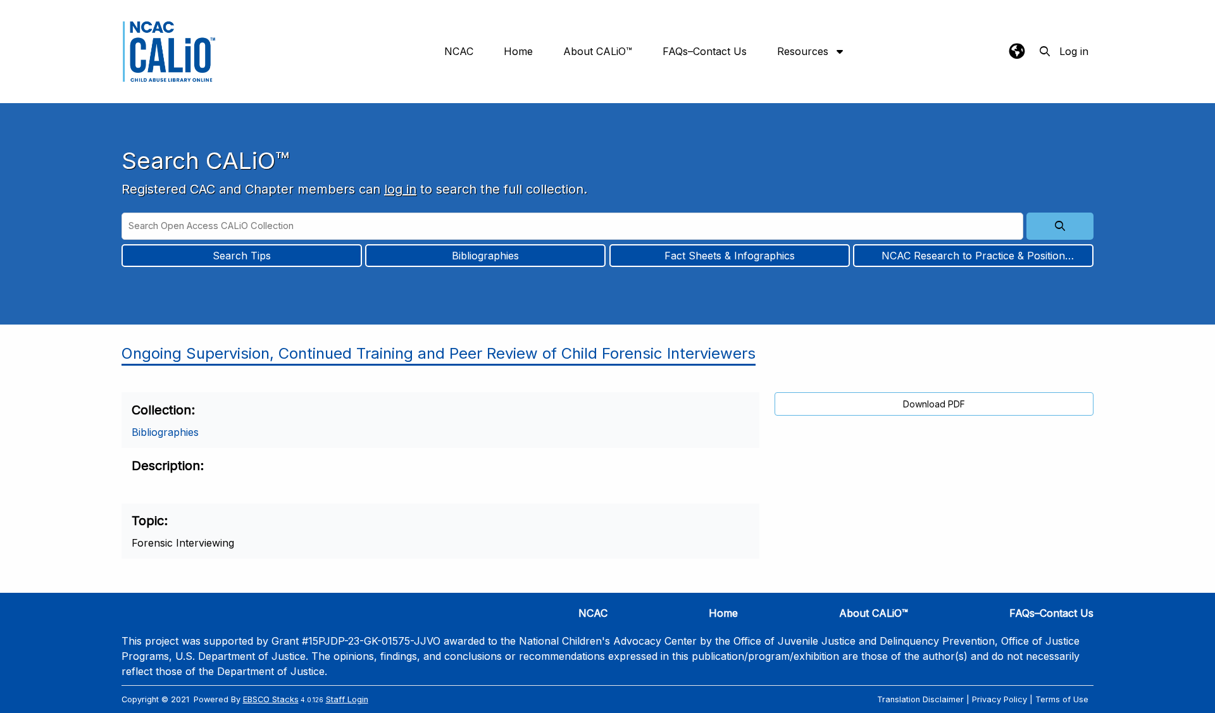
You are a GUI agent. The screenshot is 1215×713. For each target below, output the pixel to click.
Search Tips (242, 255)
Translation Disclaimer (920, 699)
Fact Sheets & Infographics (729, 255)
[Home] (169, 51)
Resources (804, 51)
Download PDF (934, 404)
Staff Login (347, 699)
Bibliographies (485, 255)
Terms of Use (1061, 699)
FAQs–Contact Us (705, 51)
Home (518, 51)
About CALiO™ (597, 51)
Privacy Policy (999, 699)
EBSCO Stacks (271, 699)
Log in (1073, 51)
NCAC (458, 51)
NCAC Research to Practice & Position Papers (973, 257)
